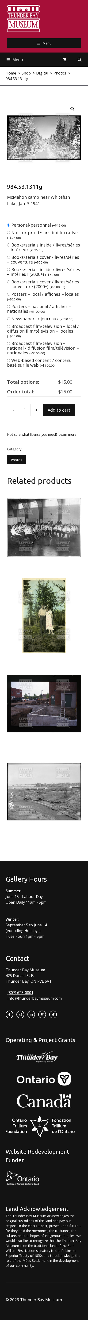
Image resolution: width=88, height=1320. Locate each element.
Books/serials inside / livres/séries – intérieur (43, 247)
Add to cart (59, 410)
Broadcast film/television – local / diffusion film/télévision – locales (43, 330)
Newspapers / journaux (42, 318)
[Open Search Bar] (79, 60)
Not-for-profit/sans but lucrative (42, 235)
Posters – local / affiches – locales (43, 296)
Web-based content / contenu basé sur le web (39, 362)
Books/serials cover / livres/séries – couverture (43, 259)
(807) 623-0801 (20, 992)
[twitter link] (42, 1014)
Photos (16, 460)
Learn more (67, 434)
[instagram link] (20, 1014)
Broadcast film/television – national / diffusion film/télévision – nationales (43, 348)
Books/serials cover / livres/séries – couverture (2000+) (43, 284)
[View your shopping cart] (64, 60)
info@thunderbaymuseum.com (35, 998)
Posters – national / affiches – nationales (39, 309)
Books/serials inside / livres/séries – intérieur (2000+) (43, 272)
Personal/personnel (38, 225)
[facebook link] (9, 1014)
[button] (72, 109)
